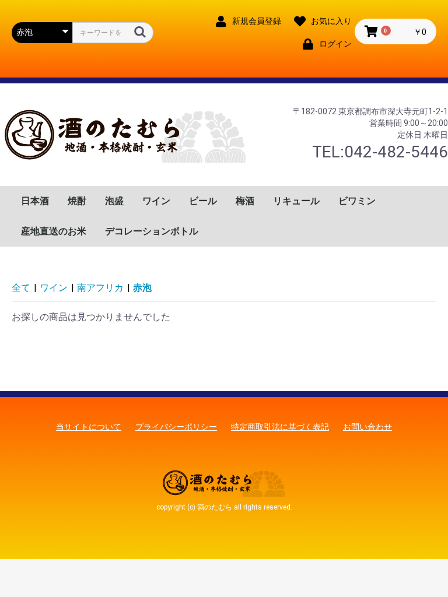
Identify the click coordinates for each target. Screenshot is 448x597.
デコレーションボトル (151, 231)
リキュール (296, 200)
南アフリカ (100, 287)
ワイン (156, 200)
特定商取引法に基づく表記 (280, 426)
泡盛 (114, 200)
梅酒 (245, 200)
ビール (203, 200)
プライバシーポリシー (176, 426)
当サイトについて (88, 426)
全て (21, 287)
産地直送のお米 (53, 231)
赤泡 (142, 287)
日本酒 (35, 200)
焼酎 (77, 200)
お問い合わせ (367, 426)
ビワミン (357, 200)
